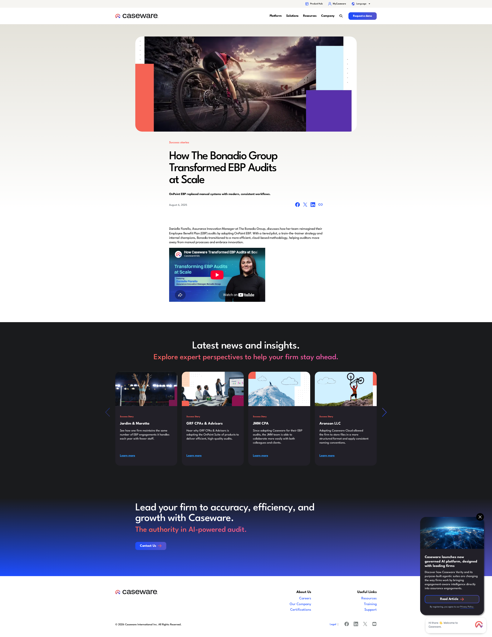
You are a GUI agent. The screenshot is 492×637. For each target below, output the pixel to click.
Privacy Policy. (467, 607)
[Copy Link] (320, 205)
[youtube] (374, 625)
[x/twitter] (365, 625)
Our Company (300, 604)
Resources (369, 598)
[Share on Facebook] (297, 205)
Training (370, 604)
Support (370, 609)
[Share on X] (305, 205)
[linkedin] (356, 625)
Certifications (300, 609)
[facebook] (346, 625)
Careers (305, 598)
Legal (333, 624)
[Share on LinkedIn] (313, 205)
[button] (361, 4)
